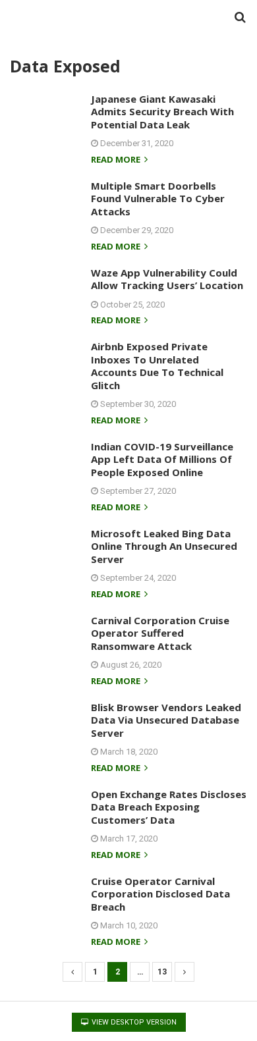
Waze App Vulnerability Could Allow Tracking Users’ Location (167, 279)
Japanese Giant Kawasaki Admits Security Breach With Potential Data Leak (162, 111)
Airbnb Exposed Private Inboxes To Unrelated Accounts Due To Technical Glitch (157, 366)
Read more (116, 160)
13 (162, 971)
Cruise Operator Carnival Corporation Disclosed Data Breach (160, 893)
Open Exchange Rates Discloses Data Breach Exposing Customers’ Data (168, 806)
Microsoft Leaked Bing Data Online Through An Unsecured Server (164, 546)
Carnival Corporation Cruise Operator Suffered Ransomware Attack (160, 633)
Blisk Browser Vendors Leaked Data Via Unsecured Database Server (166, 720)
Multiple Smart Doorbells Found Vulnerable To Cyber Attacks (158, 198)
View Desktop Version (133, 1022)
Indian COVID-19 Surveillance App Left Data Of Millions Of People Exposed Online (162, 459)
